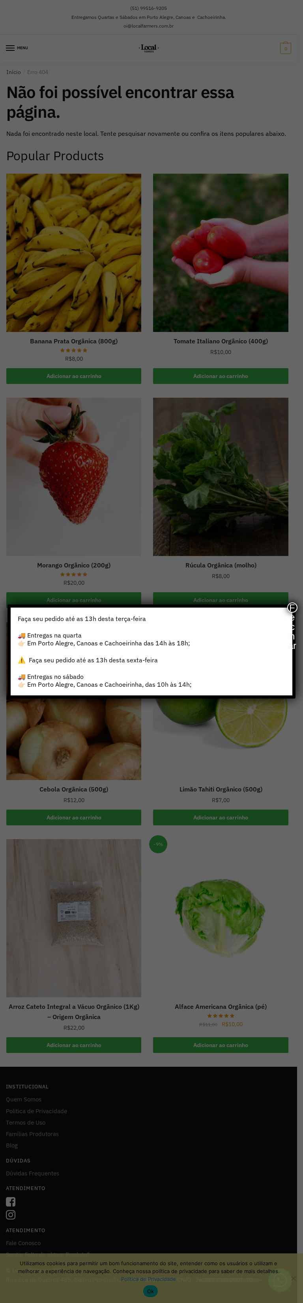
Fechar (292, 607)
